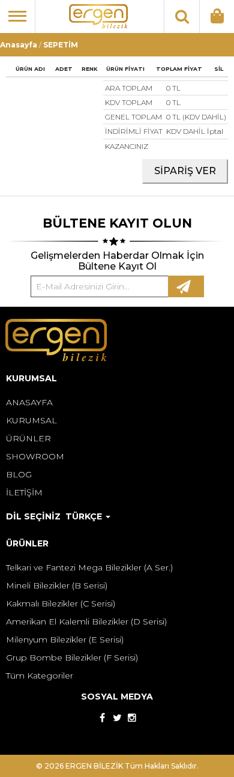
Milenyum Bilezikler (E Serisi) (65, 639)
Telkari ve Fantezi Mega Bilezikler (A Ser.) (89, 567)
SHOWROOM (35, 456)
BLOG (19, 474)
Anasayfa (18, 44)
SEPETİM (60, 44)
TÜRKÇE (84, 516)
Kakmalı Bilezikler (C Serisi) (60, 603)
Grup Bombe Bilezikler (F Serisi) (72, 657)
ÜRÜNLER (28, 438)
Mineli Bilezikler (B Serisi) (56, 585)
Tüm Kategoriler (39, 675)
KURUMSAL (31, 420)
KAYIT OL (186, 286)
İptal (215, 131)
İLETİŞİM (24, 492)
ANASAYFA (29, 402)
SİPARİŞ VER (185, 171)
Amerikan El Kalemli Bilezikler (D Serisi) (86, 621)
